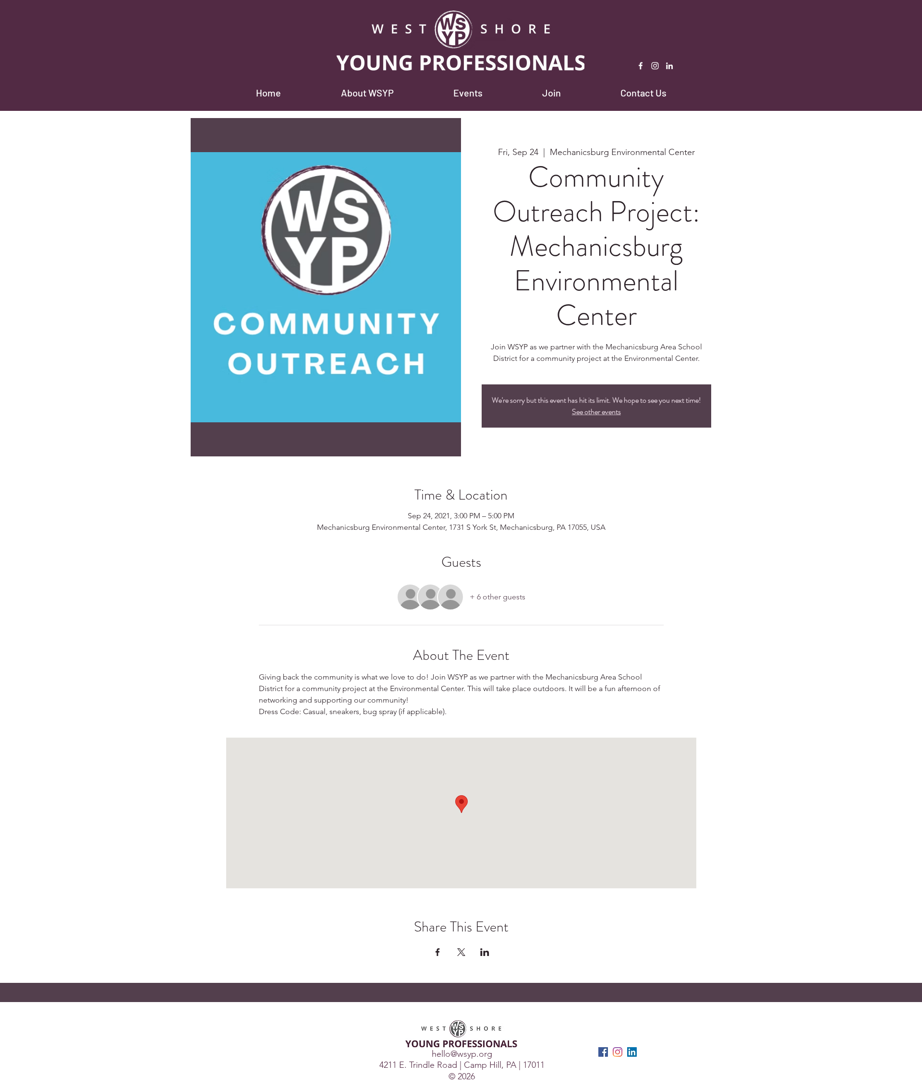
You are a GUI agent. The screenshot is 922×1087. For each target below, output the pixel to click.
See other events (596, 411)
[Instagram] (655, 66)
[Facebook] (640, 66)
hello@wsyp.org (462, 1054)
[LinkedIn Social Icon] (632, 1052)
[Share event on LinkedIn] (484, 952)
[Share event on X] (461, 952)
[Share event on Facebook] (437, 952)
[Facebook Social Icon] (603, 1052)
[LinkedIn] (669, 66)
